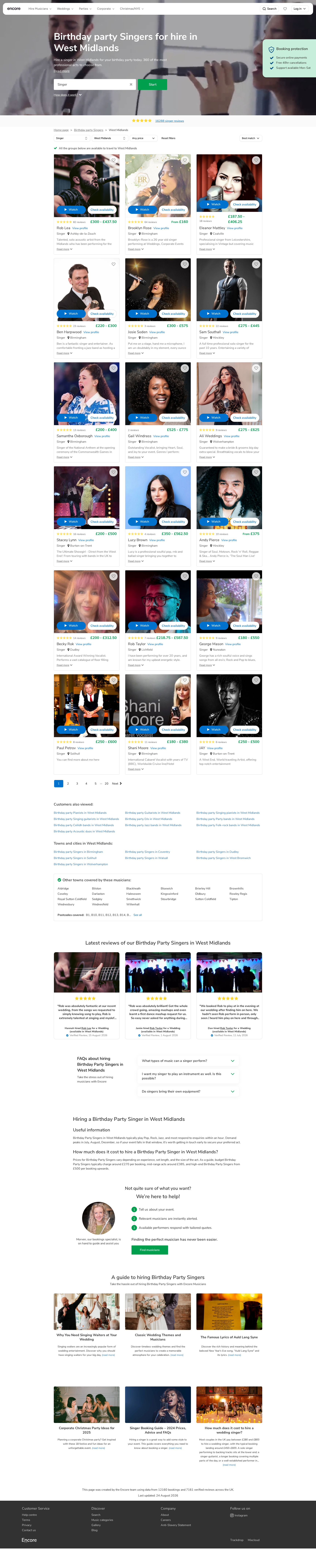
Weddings (63, 8)
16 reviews (79, 534)
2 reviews (133, 430)
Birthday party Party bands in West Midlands (225, 819)
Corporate (104, 8)
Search (271, 8)
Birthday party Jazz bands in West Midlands (153, 825)
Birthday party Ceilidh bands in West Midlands (84, 825)
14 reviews (79, 638)
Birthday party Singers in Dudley (217, 852)
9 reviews (221, 430)
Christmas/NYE (130, 8)
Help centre (29, 1515)
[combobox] (72, 138)
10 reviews (222, 534)
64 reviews (150, 222)
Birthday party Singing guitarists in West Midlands (86, 819)
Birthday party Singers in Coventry (147, 852)
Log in (298, 8)
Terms (26, 1520)
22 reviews (222, 326)
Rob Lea (86, 1028)
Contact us (29, 1530)
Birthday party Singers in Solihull (75, 858)
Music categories (102, 1520)
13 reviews (79, 430)
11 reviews (150, 742)
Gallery (96, 1525)
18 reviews (205, 221)
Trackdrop (236, 1540)
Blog (94, 1530)
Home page (61, 130)
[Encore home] (13, 8)
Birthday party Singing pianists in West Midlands (228, 813)
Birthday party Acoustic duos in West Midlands (84, 831)
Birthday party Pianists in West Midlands (80, 813)
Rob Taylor (156, 1028)
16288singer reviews (169, 121)
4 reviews (149, 534)
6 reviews (221, 742)
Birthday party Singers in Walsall (146, 858)
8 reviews (78, 742)
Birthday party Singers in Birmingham (78, 852)
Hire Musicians (38, 8)
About (165, 1515)
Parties (83, 8)
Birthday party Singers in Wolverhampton (81, 864)
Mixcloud (253, 1540)
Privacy (26, 1525)
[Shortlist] (285, 8)
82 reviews (79, 222)
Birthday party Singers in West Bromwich (223, 858)
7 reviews (149, 638)
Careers (166, 1520)
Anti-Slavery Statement (176, 1525)
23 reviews (79, 326)
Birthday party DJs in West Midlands (148, 819)
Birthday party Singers (88, 130)
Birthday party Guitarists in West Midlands (152, 813)
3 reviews (149, 326)
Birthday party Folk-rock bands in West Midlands (228, 825)
